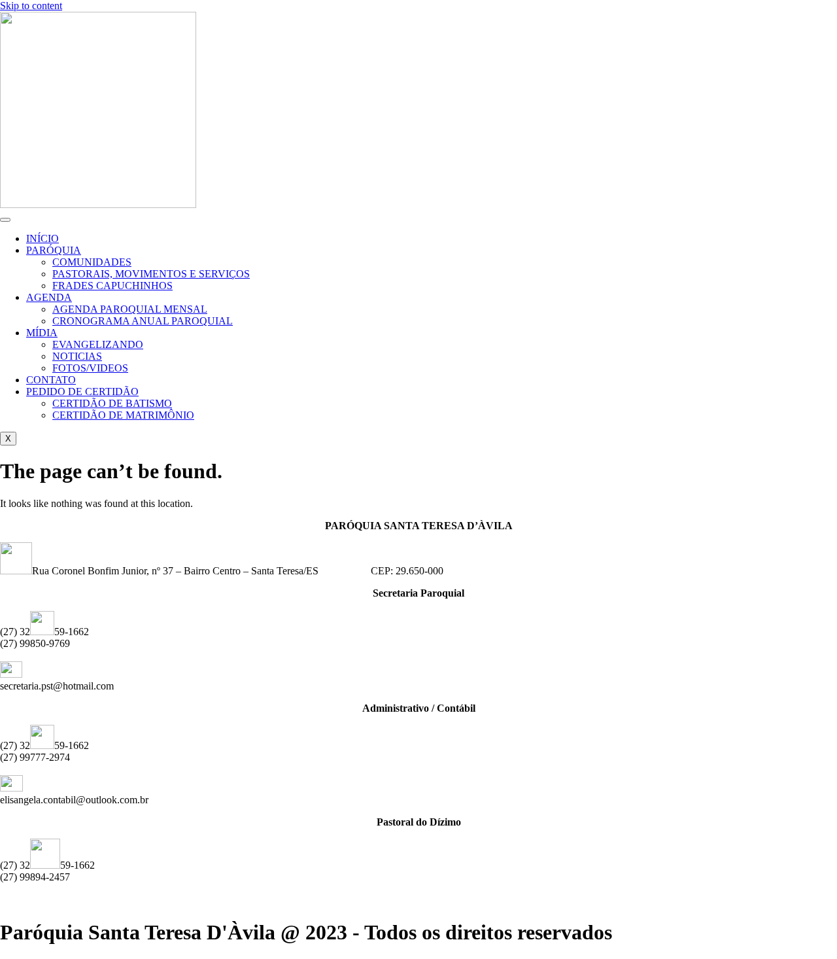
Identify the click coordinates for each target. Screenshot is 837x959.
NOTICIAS (77, 356)
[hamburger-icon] (5, 220)
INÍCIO (42, 238)
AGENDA (49, 297)
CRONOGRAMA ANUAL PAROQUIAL (142, 320)
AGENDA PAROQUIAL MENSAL (129, 309)
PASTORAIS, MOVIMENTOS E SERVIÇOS (151, 273)
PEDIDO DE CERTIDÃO (82, 391)
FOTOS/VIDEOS (90, 368)
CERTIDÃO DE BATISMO (112, 403)
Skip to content (31, 5)
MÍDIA (42, 332)
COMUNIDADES (91, 262)
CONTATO (51, 379)
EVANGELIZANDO (97, 344)
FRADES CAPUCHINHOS (112, 285)
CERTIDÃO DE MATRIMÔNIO (123, 415)
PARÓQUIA (53, 250)
